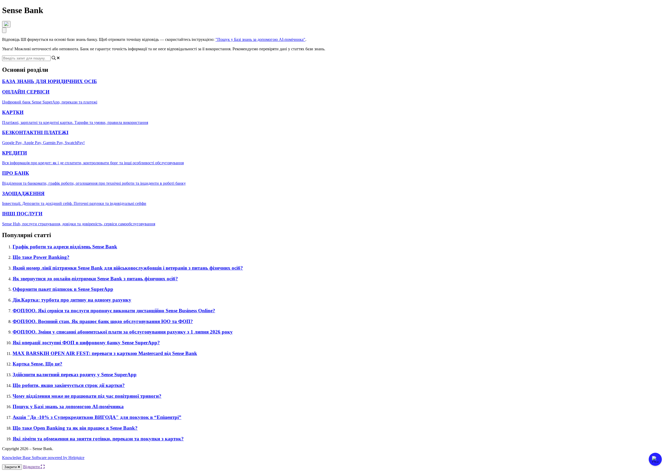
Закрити (11, 467)
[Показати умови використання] (6, 24)
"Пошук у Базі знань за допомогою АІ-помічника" (260, 39)
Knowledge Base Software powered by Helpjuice (43, 457)
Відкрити (32, 467)
